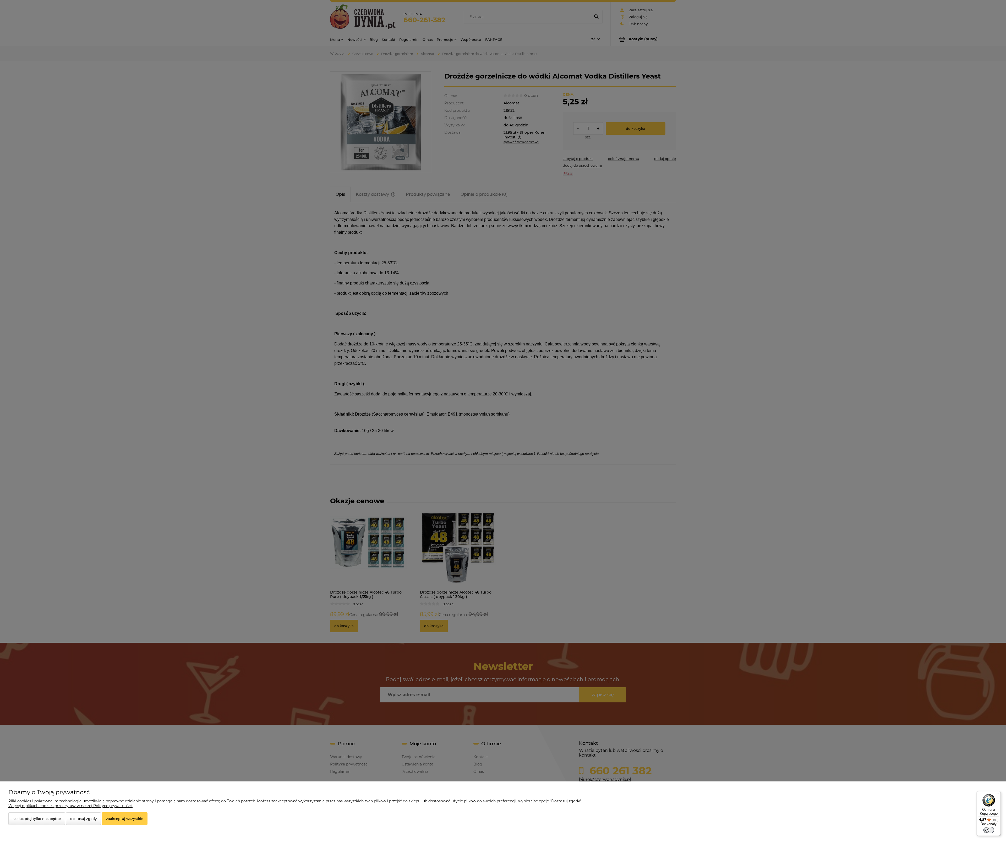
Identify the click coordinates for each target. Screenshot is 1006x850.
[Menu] (997, 794)
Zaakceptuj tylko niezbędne (37, 819)
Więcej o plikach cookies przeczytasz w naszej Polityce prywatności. (70, 805)
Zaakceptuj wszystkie (124, 819)
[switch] (988, 830)
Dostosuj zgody (83, 819)
